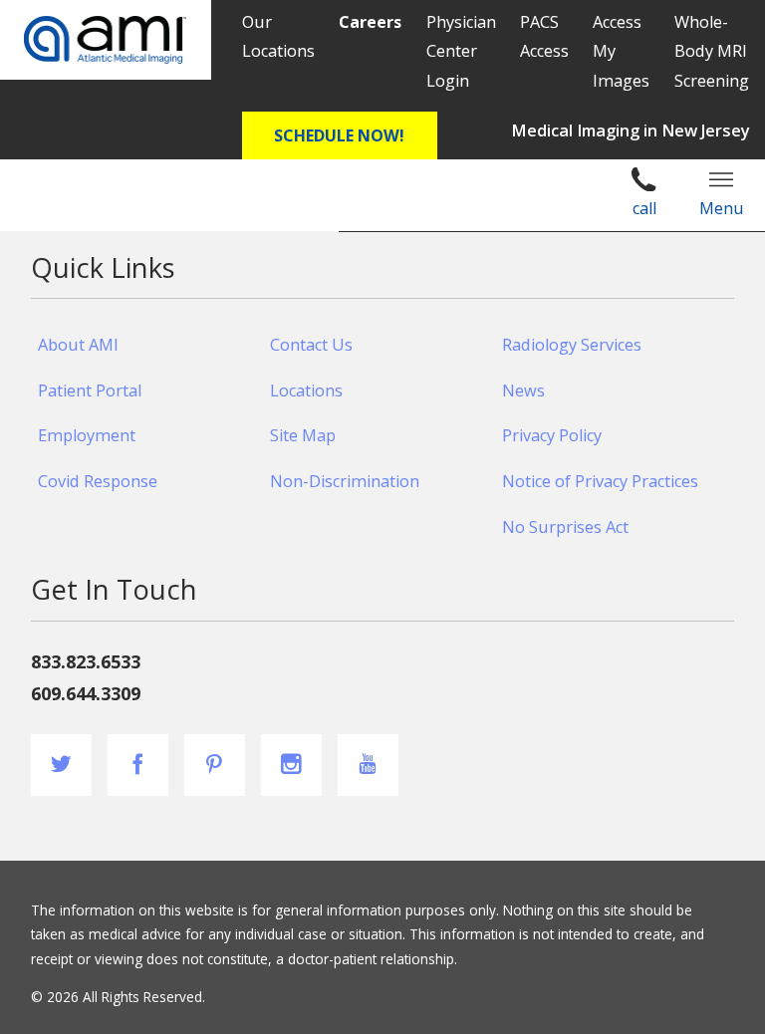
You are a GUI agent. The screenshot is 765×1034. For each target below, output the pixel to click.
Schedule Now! (339, 135)
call (644, 208)
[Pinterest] (214, 764)
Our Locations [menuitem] (278, 36)
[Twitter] (61, 764)
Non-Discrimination (344, 481)
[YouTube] (368, 764)
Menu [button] (721, 208)
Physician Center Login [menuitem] (461, 51)
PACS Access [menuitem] (544, 36)
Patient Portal (89, 390)
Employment (86, 435)
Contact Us (311, 345)
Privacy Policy (552, 435)
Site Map (303, 435)
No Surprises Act (565, 527)
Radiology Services (571, 345)
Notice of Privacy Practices (600, 481)
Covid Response (97, 481)
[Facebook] (138, 764)
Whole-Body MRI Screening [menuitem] (711, 51)
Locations (306, 390)
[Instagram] (291, 764)
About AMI (78, 345)
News (523, 390)
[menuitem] (370, 23)
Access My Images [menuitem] (621, 51)
